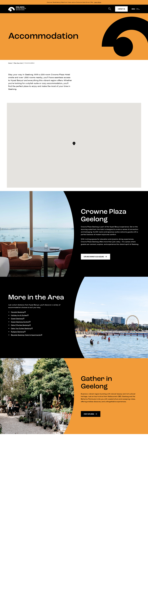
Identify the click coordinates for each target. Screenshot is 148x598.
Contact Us (121, 9)
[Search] (109, 8)
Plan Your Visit (18, 63)
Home (10, 63)
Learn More (97, 2)
